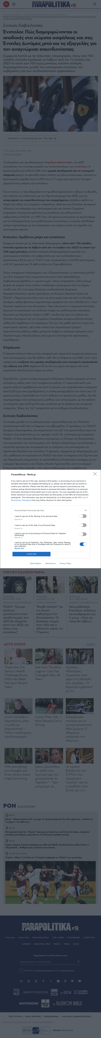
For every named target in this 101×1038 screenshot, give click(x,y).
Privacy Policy (65, 563)
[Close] (95, 474)
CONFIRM (31, 554)
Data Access (50, 563)
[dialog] (50, 519)
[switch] (83, 516)
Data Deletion (35, 563)
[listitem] (50, 510)
